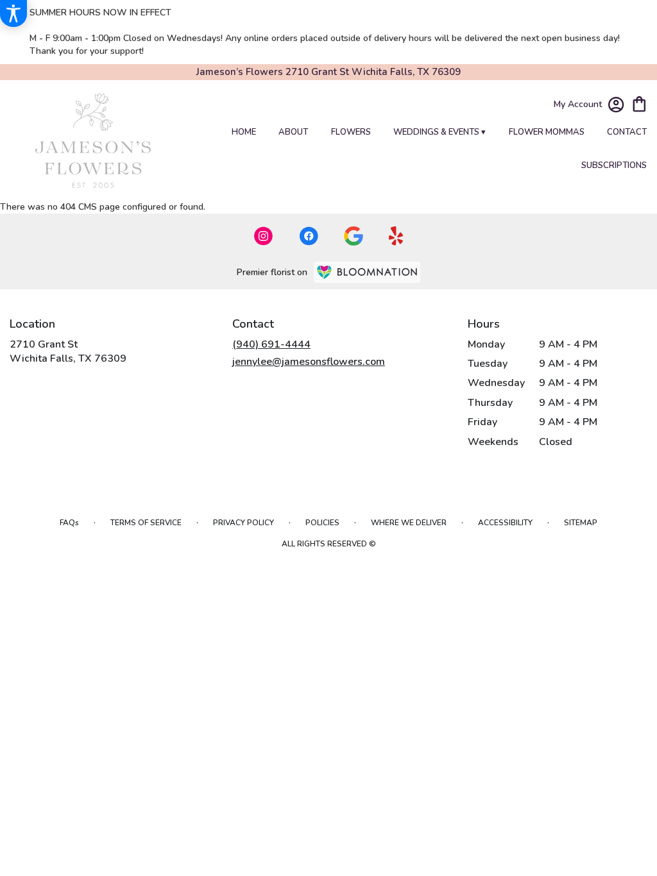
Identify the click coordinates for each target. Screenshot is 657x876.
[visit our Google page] (353, 236)
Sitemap (580, 523)
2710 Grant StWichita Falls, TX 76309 (68, 351)
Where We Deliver (409, 523)
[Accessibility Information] (13, 13)
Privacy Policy (243, 523)
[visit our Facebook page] (308, 236)
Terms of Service (146, 523)
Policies (322, 523)
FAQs (69, 523)
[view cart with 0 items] (639, 103)
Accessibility (505, 523)
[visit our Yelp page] (396, 236)
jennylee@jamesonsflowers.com (308, 362)
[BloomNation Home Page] (367, 272)
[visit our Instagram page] (263, 236)
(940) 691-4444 (271, 344)
